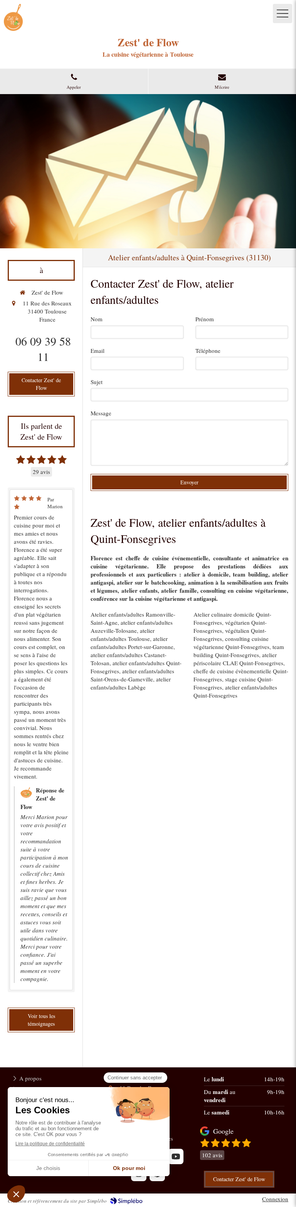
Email (97, 350)
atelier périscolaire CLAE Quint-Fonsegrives (238, 659)
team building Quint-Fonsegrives (238, 651)
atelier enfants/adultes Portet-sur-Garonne (132, 643)
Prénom (204, 319)
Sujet (97, 382)
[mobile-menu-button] (282, 13)
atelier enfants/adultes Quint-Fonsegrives (235, 691)
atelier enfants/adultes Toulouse (123, 634)
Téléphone (207, 350)
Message (101, 413)
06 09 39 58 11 (43, 348)
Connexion (275, 1199)
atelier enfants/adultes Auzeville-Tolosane (132, 626)
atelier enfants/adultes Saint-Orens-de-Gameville (132, 675)
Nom (97, 319)
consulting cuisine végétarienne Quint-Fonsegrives (231, 643)
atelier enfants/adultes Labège (131, 683)
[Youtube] (175, 1156)
